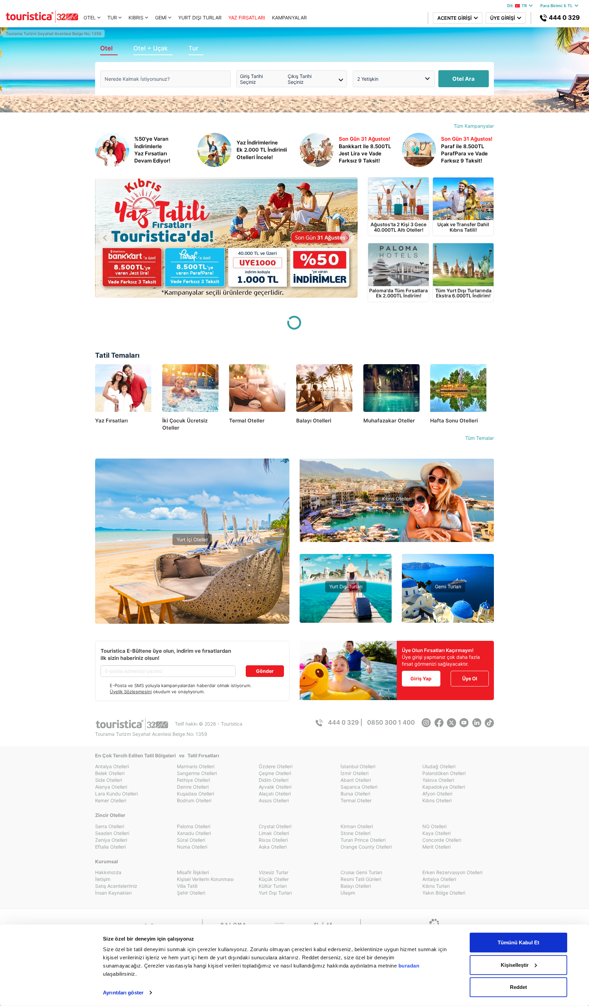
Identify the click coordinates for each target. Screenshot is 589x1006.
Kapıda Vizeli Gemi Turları (448, 607)
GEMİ (161, 17)
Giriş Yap (421, 678)
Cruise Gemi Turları (361, 872)
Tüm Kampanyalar (474, 126)
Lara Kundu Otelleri (116, 793)
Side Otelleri (108, 780)
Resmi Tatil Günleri (361, 879)
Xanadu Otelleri (194, 833)
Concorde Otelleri (441, 840)
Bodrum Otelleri (194, 800)
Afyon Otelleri (437, 793)
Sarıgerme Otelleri (197, 773)
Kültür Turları (273, 886)
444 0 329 (563, 17)
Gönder (265, 671)
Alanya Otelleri (111, 787)
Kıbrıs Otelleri (396, 498)
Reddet (518, 987)
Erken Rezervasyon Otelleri (452, 872)
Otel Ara (463, 78)
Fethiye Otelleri (193, 780)
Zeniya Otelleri (111, 840)
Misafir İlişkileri (193, 872)
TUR (112, 17)
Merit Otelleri (436, 847)
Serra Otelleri (109, 826)
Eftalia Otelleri (110, 847)
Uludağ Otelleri (438, 766)
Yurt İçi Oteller (192, 539)
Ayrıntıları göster (123, 992)
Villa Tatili (187, 886)
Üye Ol (469, 678)
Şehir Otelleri (191, 893)
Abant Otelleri (356, 780)
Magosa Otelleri (396, 540)
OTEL (90, 17)
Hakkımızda (108, 872)
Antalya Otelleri (112, 766)
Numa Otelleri (192, 847)
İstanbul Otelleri (358, 766)
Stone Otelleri (356, 833)
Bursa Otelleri (355, 793)
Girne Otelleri (396, 529)
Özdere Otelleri (275, 766)
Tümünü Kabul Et (518, 942)
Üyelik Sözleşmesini (131, 691)
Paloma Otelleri (193, 826)
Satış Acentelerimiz (116, 886)
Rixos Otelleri (273, 840)
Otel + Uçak (150, 48)
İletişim (102, 879)
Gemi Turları (448, 586)
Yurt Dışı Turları (345, 586)
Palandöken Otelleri (444, 773)
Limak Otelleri (274, 833)
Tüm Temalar (479, 438)
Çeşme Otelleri (275, 773)
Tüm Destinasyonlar (192, 598)
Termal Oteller (192, 577)
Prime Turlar (345, 597)
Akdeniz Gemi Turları (448, 597)
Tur (193, 48)
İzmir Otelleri (354, 773)
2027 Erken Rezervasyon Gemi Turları (447, 618)
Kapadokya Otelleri (443, 787)
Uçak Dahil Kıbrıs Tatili (396, 519)
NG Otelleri (434, 826)
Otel (106, 48)
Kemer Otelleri (110, 800)
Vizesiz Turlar (346, 607)
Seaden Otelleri (112, 833)
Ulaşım (348, 893)
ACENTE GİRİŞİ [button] (455, 18)
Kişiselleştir (515, 965)
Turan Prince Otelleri (363, 840)
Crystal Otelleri (275, 826)
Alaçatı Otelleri (275, 793)
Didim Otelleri (273, 780)
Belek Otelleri (109, 773)
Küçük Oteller (274, 879)
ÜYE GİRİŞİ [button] (503, 18)
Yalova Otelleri (438, 780)
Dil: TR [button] (518, 5)
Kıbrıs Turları (436, 886)
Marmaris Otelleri (195, 766)
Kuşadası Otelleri (195, 793)
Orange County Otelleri (366, 847)
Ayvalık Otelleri (275, 787)
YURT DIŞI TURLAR (200, 17)
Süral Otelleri (191, 840)
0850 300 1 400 (391, 722)
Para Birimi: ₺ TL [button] (557, 5)
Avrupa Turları (345, 618)
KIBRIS (136, 17)
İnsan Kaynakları (113, 893)
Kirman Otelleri (357, 826)
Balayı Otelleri (356, 886)
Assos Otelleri (274, 800)
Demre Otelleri (193, 787)
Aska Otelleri (273, 847)
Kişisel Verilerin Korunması (205, 879)
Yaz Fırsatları (192, 563)
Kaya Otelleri (436, 833)
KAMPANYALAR (289, 17)
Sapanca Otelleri (359, 787)
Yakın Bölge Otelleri (192, 587)
